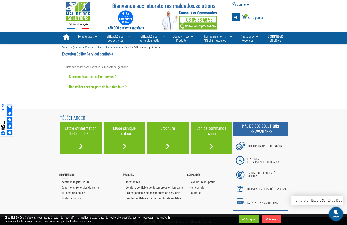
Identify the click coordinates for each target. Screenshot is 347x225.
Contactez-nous (71, 198)
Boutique (195, 192)
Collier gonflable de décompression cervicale (153, 192)
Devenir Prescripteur (202, 182)
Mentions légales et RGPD (76, 182)
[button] (87, 36)
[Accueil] (66, 37)
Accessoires (133, 182)
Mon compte (197, 187)
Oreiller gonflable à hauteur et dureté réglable (153, 198)
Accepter (251, 219)
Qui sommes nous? (73, 192)
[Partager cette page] (236, 17)
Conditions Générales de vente (80, 187)
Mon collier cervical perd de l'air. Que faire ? (98, 86)
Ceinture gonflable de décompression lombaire (154, 187)
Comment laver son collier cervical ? (92, 76)
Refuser (273, 219)
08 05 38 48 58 (199, 19)
